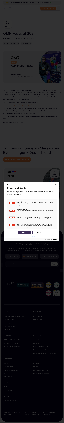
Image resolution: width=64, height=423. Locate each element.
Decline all (39, 232)
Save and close (32, 236)
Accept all (24, 232)
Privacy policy (11, 197)
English (9, 184)
